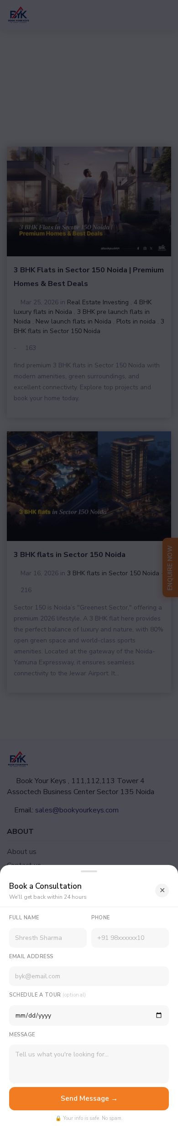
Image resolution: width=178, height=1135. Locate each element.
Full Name (24, 917)
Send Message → (89, 1098)
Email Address (31, 956)
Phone (100, 917)
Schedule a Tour (47, 995)
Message (22, 1034)
